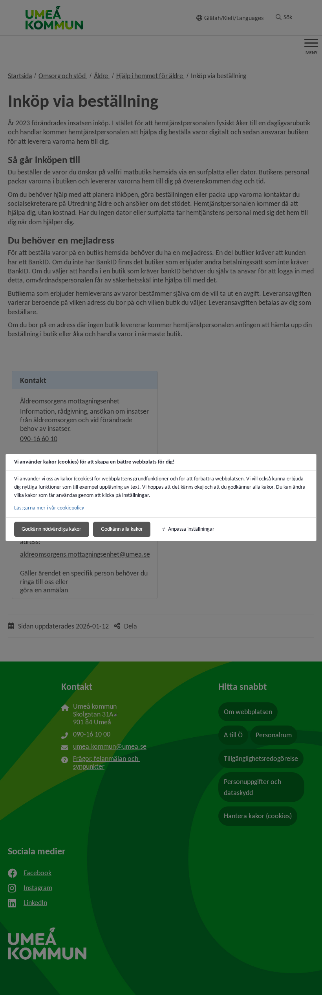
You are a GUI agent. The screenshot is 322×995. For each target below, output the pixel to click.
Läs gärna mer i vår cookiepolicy (49, 507)
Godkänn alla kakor (122, 529)
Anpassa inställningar (191, 529)
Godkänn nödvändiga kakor (51, 529)
